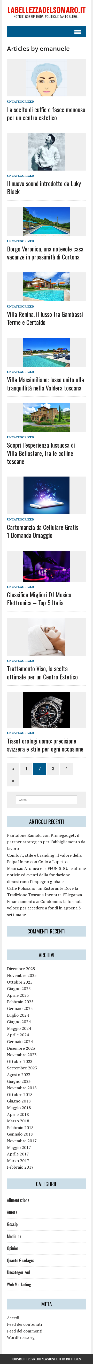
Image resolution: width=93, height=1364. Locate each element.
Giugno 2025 (19, 988)
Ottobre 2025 (20, 982)
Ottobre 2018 (20, 1094)
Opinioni (13, 1248)
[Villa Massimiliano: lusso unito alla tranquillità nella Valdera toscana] (46, 363)
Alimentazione (18, 1200)
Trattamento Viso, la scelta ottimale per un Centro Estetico (42, 672)
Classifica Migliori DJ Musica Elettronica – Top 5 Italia (39, 598)
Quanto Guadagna (21, 1260)
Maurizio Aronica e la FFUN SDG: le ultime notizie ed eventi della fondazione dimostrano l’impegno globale (46, 874)
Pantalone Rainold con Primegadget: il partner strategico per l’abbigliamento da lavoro (46, 841)
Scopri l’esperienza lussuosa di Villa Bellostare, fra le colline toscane (41, 452)
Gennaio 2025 (20, 1008)
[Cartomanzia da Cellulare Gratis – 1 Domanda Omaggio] (46, 511)
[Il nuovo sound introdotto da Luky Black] (46, 167)
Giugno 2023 (19, 1081)
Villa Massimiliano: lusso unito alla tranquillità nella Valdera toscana (45, 383)
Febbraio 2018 (20, 1127)
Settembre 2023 (22, 1068)
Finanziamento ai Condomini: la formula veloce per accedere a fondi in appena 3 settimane (44, 908)
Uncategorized (20, 101)
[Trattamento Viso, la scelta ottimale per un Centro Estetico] (46, 652)
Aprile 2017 (18, 1154)
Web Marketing (19, 1284)
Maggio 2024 (19, 1028)
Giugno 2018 (19, 1101)
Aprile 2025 (18, 995)
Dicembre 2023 (21, 1048)
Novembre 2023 (22, 1055)
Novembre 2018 (22, 1088)
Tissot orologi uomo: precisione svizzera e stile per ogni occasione (45, 744)
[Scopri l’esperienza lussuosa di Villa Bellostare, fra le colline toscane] (46, 429)
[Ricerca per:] (46, 799)
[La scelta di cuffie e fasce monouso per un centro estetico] (46, 93)
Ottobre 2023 (20, 1061)
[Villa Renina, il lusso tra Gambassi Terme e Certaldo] (46, 298)
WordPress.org (21, 1337)
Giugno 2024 (19, 1021)
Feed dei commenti (24, 1331)
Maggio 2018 (19, 1107)
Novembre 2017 (22, 1141)
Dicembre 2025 (21, 968)
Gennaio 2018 (20, 1134)
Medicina (14, 1236)
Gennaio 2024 (20, 1041)
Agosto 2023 (18, 1074)
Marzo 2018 (18, 1121)
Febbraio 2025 (20, 1002)
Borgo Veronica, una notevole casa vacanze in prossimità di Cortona (45, 252)
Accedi (13, 1318)
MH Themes (73, 1359)
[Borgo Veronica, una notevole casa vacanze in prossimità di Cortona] (46, 232)
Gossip (12, 1224)
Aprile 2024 (18, 1035)
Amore (12, 1212)
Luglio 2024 (18, 1015)
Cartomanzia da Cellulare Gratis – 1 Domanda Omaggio (45, 531)
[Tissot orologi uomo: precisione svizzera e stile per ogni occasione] (46, 724)
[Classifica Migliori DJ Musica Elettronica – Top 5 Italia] (46, 578)
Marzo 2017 (18, 1160)
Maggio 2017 (19, 1147)
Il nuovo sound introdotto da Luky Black (44, 187)
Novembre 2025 (22, 975)
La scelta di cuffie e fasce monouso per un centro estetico (46, 113)
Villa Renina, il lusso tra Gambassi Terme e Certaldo (45, 318)
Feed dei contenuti (24, 1324)
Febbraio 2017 (20, 1167)
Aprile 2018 (18, 1114)
